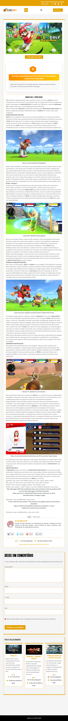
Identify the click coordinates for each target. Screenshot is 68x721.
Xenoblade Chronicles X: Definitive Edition (54, 657)
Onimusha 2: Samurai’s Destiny (34, 658)
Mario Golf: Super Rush (41, 544)
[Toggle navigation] (26, 10)
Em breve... (58, 10)
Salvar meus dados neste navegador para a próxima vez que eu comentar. (31, 619)
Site (6, 608)
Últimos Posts (36, 517)
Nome (6, 586)
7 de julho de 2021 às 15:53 (44, 541)
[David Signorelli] (10, 524)
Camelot (30, 544)
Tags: (20, 544)
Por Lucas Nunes (15, 677)
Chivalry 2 (13, 656)
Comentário (9, 567)
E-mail (7, 597)
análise (24, 544)
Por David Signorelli (27, 541)
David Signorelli (21, 521)
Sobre (29, 517)
